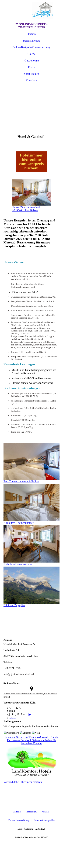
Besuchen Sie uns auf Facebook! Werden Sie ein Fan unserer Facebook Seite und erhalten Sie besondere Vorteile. (31, 740)
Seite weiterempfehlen (44, 820)
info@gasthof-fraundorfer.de (19, 674)
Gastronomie (31, 60)
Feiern (31, 67)
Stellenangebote (31, 40)
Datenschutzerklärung (19, 820)
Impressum (31, 811)
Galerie (31, 53)
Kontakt (30, 80)
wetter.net (12, 718)
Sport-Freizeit (31, 73)
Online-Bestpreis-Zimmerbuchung (31, 47)
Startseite (32, 33)
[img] (31, 10)
